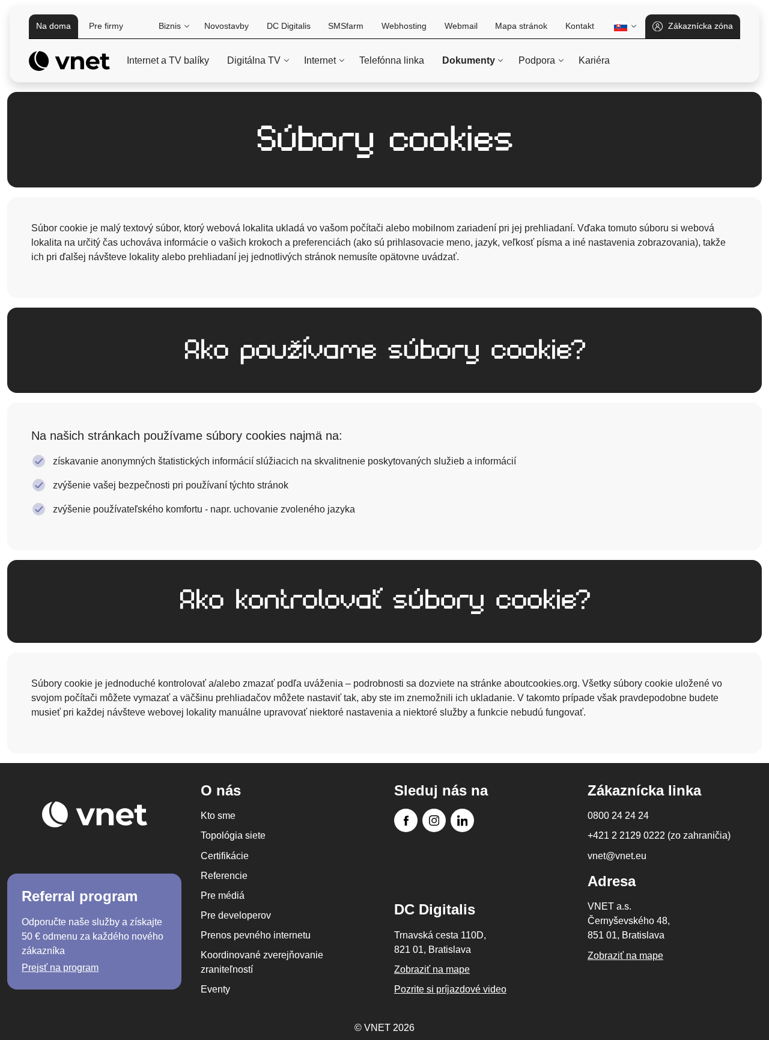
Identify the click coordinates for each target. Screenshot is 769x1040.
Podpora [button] (536, 60)
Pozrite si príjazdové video (450, 989)
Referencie (224, 876)
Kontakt (579, 26)
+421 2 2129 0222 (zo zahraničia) (659, 835)
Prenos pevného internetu (256, 935)
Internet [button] (320, 60)
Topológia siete (233, 835)
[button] (623, 26)
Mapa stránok (521, 26)
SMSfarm (345, 26)
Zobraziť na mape (625, 955)
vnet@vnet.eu (617, 856)
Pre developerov (236, 915)
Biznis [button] (170, 26)
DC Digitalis (289, 26)
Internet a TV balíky (168, 60)
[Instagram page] (434, 820)
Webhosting (404, 26)
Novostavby (226, 26)
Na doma (53, 26)
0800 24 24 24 (618, 815)
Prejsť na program (60, 967)
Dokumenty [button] (468, 60)
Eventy (215, 989)
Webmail (461, 26)
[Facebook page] (406, 820)
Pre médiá (223, 895)
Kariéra (594, 60)
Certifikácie (225, 856)
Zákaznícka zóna (700, 26)
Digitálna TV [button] (254, 60)
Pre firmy (106, 26)
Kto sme (218, 815)
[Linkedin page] (462, 820)
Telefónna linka (391, 60)
